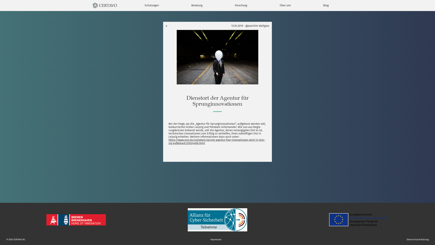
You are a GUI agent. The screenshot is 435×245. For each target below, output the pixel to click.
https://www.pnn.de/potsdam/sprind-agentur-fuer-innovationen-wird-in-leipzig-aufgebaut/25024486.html (217, 141)
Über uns (285, 5)
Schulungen (152, 5)
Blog (326, 5)
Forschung (241, 5)
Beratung (196, 5)
